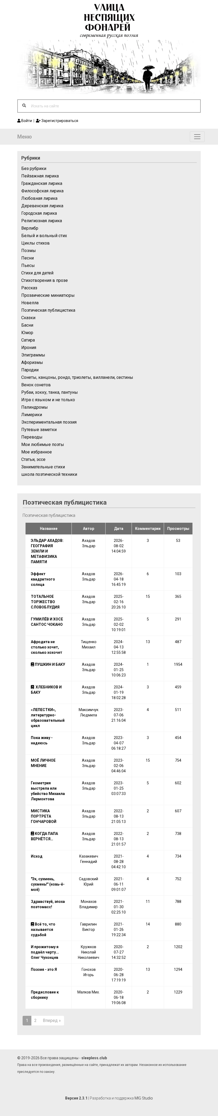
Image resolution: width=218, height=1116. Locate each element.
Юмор (27, 332)
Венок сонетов (36, 384)
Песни (27, 258)
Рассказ (29, 287)
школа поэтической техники (49, 474)
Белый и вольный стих (44, 235)
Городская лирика (39, 213)
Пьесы (28, 265)
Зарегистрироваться (59, 121)
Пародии (30, 369)
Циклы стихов (35, 243)
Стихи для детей (37, 272)
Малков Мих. (88, 992)
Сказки (28, 317)
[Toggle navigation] (197, 136)
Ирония (28, 347)
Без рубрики (33, 168)
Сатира (28, 340)
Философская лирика (42, 190)
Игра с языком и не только (48, 399)
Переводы (32, 437)
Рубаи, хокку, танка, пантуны (49, 392)
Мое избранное (36, 451)
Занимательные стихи (43, 466)
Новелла (30, 302)
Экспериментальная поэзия (49, 422)
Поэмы (28, 250)
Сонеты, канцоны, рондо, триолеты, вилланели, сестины (77, 377)
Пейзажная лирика (40, 175)
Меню (24, 136)
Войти (26, 121)
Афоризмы (32, 362)
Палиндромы (34, 407)
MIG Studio (144, 1098)
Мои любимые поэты (42, 444)
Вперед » (52, 1020)
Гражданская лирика (41, 183)
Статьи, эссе (33, 459)
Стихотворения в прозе (44, 280)
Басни (27, 325)
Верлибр (29, 228)
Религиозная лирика (41, 220)
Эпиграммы (33, 355)
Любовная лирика (39, 198)
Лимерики (31, 414)
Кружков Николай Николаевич (88, 952)
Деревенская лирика (42, 205)
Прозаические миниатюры (48, 295)
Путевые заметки (39, 429)
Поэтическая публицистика (48, 310)
